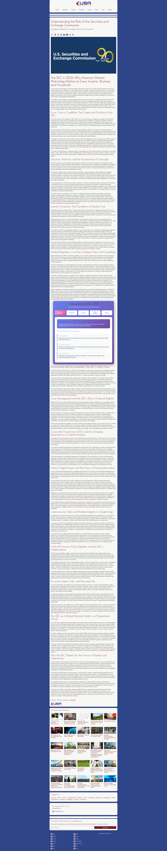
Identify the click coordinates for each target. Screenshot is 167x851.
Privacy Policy (78, 841)
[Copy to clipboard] (73, 35)
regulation (55, 190)
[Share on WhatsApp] (61, 35)
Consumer (83, 799)
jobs (104, 600)
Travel (113, 797)
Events (64, 797)
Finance (73, 9)
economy (83, 101)
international (77, 102)
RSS (76, 846)
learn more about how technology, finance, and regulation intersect (82, 505)
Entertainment (72, 797)
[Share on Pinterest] (67, 35)
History (83, 313)
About (110, 9)
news (89, 571)
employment (111, 600)
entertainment (61, 611)
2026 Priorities (95, 312)
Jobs (85, 797)
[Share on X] (58, 35)
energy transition (55, 299)
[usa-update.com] (83, 3)
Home (57, 9)
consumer (92, 248)
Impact (107, 313)
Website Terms (78, 843)
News (96, 9)
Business (65, 9)
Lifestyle (62, 799)
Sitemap (77, 838)
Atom (76, 848)
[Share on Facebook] (55, 35)
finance (85, 248)
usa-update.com (83, 151)
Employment (55, 799)
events (67, 611)
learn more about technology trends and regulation (77, 285)
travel (73, 611)
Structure (72, 313)
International (106, 797)
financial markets (98, 101)
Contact (77, 836)
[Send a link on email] (70, 35)
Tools (103, 9)
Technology (91, 797)
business (53, 102)
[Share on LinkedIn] (64, 35)
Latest (89, 9)
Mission (60, 313)
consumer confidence (78, 392)
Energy (76, 799)
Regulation (73, 700)
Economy (81, 9)
